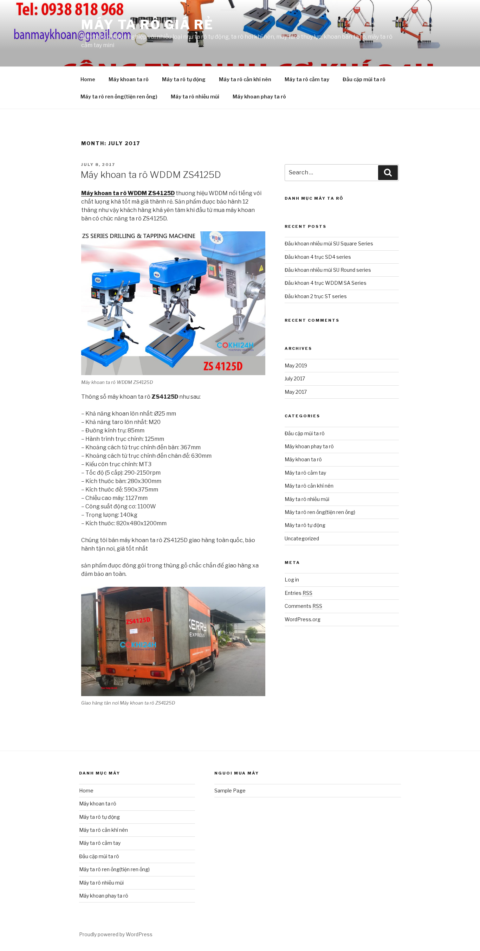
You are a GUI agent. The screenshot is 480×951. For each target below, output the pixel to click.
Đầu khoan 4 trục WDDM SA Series (326, 283)
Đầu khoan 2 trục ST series (316, 296)
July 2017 (295, 378)
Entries (298, 593)
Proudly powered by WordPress (116, 934)
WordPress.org (302, 619)
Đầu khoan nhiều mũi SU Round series (328, 270)
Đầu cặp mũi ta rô (364, 79)
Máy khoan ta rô (129, 79)
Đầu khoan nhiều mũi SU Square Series (329, 243)
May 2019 (296, 365)
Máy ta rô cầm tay (307, 79)
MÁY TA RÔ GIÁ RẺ (147, 24)
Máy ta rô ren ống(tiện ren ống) (118, 96)
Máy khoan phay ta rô (259, 96)
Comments (303, 606)
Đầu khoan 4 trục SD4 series (318, 257)
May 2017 (296, 392)
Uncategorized (302, 538)
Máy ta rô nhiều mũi (195, 96)
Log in (292, 580)
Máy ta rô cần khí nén (245, 79)
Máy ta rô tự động (184, 79)
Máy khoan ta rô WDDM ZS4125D (150, 174)
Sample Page (230, 790)
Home (87, 79)
